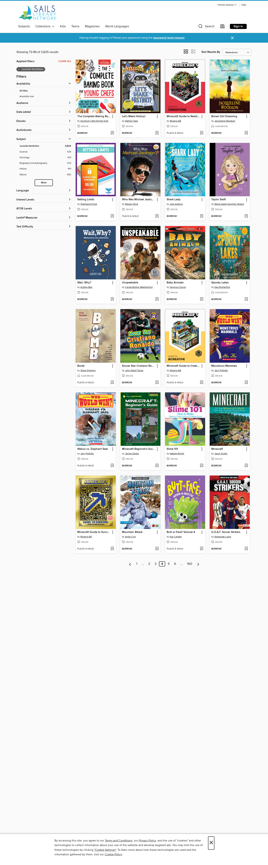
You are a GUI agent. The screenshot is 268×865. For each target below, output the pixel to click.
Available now (27, 96)
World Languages (117, 26)
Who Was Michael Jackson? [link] (138, 199)
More (43, 182)
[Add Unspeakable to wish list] (157, 299)
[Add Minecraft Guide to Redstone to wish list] (201, 133)
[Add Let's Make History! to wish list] (157, 133)
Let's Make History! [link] (133, 116)
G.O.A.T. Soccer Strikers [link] (225, 532)
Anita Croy (130, 536)
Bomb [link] (81, 366)
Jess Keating (176, 204)
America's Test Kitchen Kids (94, 121)
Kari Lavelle (176, 536)
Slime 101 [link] (172, 449)
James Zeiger (132, 453)
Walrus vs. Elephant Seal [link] (92, 449)
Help (243, 5)
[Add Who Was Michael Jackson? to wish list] (157, 216)
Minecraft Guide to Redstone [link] (183, 116)
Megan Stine (131, 204)
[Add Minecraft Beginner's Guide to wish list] (157, 465)
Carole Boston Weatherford (138, 287)
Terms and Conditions (118, 840)
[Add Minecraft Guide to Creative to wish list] (201, 382)
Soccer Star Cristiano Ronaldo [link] (138, 366)
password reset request (168, 38)
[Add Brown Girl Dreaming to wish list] (246, 133)
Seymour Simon (178, 287)
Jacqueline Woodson (224, 121)
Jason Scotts (220, 453)
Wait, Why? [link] (84, 282)
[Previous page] (130, 564)
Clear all (64, 61)
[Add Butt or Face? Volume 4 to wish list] (201, 549)
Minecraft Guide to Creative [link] (183, 366)
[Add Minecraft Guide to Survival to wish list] (112, 549)
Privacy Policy (147, 840)
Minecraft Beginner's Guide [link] (138, 449)
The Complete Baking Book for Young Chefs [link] (94, 116)
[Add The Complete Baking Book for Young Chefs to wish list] (112, 133)
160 (189, 564)
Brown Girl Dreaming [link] (224, 116)
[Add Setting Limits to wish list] (112, 216)
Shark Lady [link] (173, 199)
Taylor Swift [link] (218, 199)
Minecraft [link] (217, 449)
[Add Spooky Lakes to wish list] (246, 299)
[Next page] (198, 564)
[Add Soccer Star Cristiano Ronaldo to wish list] (157, 382)
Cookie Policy (113, 854)
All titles (24, 90)
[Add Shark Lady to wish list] (201, 216)
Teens (75, 26)
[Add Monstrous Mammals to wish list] (246, 382)
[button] (227, 5)
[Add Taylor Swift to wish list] (246, 216)
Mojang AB (175, 121)
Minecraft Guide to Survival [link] (94, 532)
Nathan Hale (131, 121)
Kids (63, 26)
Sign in (238, 26)
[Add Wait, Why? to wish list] (112, 299)
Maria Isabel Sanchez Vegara (229, 204)
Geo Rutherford (222, 287)
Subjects (24, 26)
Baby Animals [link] (175, 282)
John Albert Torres (134, 370)
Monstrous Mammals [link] (224, 366)
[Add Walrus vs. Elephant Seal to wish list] (112, 465)
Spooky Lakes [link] (220, 282)
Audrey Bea (86, 287)
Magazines (92, 26)
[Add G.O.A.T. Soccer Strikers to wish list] (246, 549)
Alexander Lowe (222, 536)
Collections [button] (43, 26)
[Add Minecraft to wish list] (246, 465)
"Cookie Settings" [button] (105, 850)
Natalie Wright (177, 453)
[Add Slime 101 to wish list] (201, 465)
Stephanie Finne (88, 204)
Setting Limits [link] (85, 199)
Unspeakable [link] (130, 282)
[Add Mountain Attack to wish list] (157, 549)
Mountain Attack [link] (132, 532)
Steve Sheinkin (88, 370)
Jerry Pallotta (221, 370)
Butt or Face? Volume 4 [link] (181, 532)
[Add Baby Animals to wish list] (201, 299)
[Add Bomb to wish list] (112, 382)
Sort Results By (210, 52)
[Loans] (222, 27)
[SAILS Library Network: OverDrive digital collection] (37, 13)
